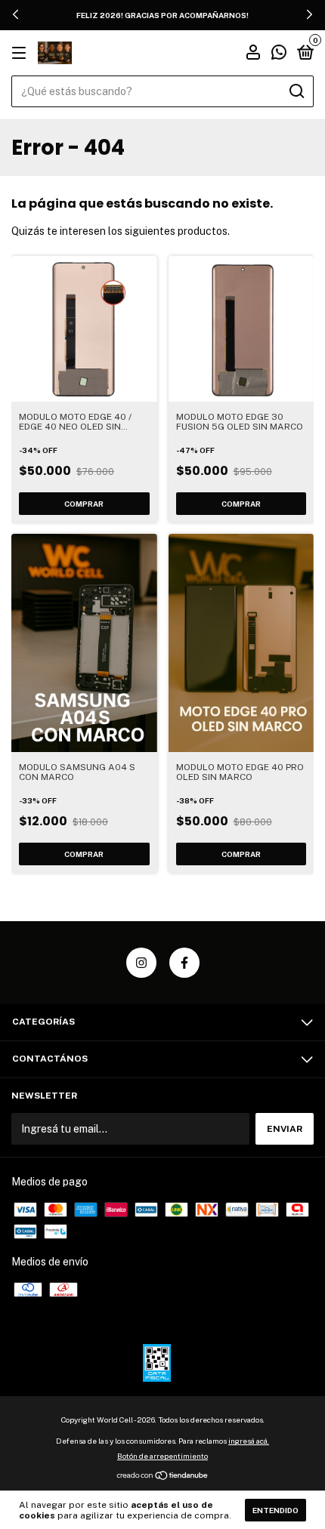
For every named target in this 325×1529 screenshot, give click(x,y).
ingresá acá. (248, 1440)
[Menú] (21, 53)
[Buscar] (295, 91)
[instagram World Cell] (141, 963)
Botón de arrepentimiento (162, 1455)
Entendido (275, 1510)
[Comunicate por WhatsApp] (279, 54)
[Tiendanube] (163, 1477)
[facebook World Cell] (184, 963)
